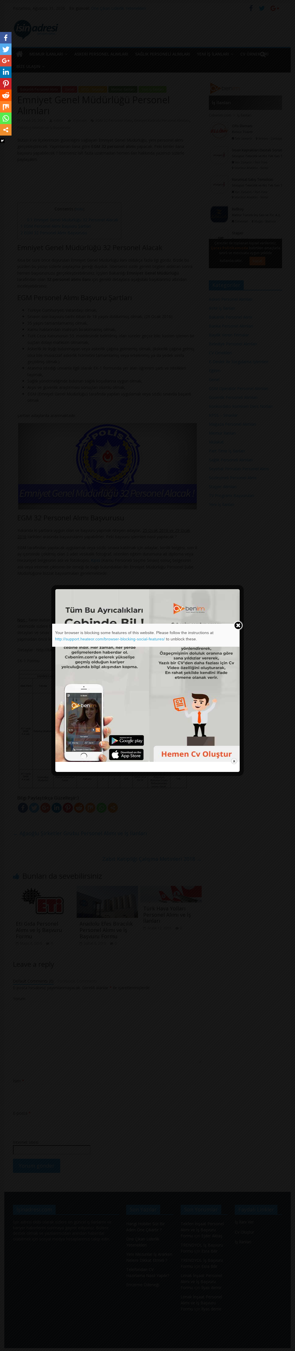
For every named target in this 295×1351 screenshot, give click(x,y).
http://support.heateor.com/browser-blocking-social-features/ (110, 639)
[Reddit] (6, 95)
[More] (6, 130)
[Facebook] (6, 37)
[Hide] (2, 140)
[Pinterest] (6, 84)
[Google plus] (6, 60)
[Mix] (6, 107)
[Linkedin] (6, 72)
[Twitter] (6, 49)
